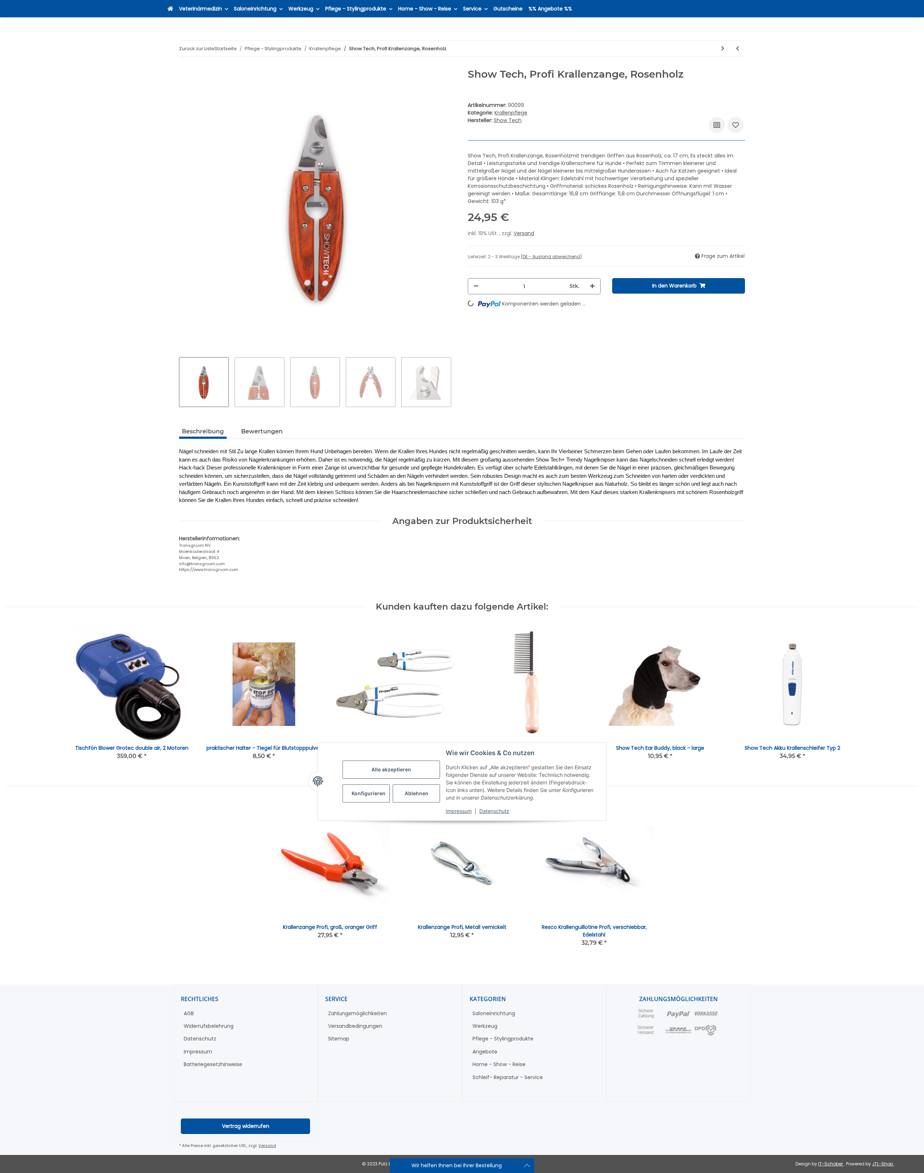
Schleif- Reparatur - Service (507, 1077)
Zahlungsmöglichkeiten (357, 1013)
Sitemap (338, 1038)
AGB (189, 1013)
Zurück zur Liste (196, 48)
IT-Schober (831, 1164)
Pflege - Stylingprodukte (502, 1038)
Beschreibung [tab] (203, 431)
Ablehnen (416, 794)
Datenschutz (494, 811)
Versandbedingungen (355, 1026)
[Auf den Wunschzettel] (736, 125)
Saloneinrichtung (493, 1013)
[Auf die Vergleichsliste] (717, 125)
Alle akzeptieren (391, 770)
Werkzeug (484, 1026)
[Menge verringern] (476, 286)
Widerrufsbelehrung (209, 1026)
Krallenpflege (510, 112)
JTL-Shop (883, 1164)
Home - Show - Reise (499, 1064)
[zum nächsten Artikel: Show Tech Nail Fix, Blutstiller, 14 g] (722, 48)
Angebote (484, 1051)
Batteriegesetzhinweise (213, 1064)
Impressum (459, 811)
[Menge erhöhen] (592, 286)
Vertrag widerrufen (245, 1126)
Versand (524, 233)
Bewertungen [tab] (262, 431)
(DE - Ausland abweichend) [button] (551, 257)
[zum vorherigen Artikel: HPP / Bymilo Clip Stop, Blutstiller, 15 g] (737, 48)
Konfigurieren (368, 794)
